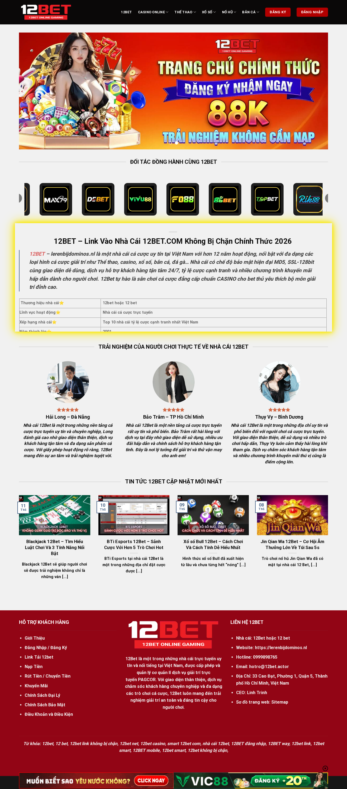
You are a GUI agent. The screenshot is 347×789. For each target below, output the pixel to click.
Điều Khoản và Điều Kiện (49, 714)
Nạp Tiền (34, 666)
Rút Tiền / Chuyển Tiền (47, 676)
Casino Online (151, 12)
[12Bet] (46, 12)
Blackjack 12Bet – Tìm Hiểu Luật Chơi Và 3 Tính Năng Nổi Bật (54, 547)
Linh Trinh (257, 692)
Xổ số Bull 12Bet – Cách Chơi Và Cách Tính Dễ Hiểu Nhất (213, 544)
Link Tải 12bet (39, 657)
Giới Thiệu (35, 638)
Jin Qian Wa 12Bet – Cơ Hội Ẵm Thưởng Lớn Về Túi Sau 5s (292, 544)
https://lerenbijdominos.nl (281, 647)
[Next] (315, 90)
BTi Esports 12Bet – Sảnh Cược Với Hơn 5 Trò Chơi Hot (133, 544)
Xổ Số (207, 12)
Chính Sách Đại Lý (42, 695)
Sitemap (279, 702)
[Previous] (32, 90)
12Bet (126, 12)
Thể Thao (183, 12)
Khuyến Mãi (36, 685)
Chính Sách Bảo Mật (45, 704)
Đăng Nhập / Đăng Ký (46, 647)
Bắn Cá (249, 12)
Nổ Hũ (227, 12)
